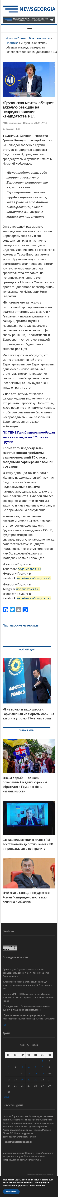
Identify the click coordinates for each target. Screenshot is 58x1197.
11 (15, 1073)
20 (29, 1079)
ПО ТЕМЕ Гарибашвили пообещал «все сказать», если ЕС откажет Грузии (29, 437)
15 (42, 1073)
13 (29, 1073)
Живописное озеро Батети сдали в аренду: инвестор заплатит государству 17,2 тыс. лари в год (27, 985)
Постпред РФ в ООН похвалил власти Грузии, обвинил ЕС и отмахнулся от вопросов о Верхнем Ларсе (28, 997)
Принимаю (11, 1191)
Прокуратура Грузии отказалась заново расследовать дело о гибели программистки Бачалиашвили (26, 972)
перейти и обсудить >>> (34, 578)
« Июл (6, 1096)
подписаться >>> (29, 569)
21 (35, 1079)
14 (35, 1073)
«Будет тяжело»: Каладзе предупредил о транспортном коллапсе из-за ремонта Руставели (29, 1017)
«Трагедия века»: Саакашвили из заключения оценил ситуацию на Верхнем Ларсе (26, 1008)
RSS (5, 1024)
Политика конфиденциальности (40, 1174)
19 (22, 1079)
